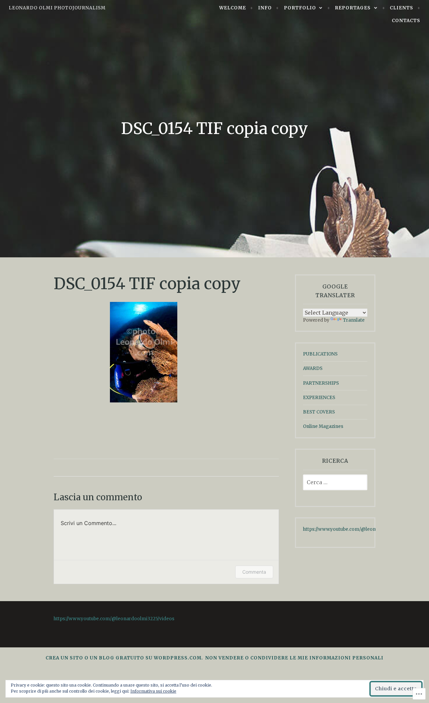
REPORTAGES (353, 8)
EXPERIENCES (319, 397)
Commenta (254, 572)
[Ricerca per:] (335, 483)
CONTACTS (406, 20)
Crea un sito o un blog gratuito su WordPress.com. (124, 658)
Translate (354, 320)
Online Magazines (323, 426)
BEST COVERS (319, 412)
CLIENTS (401, 8)
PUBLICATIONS (320, 354)
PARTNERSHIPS (321, 383)
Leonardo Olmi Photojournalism (57, 8)
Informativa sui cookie (153, 691)
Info (265, 8)
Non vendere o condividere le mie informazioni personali (294, 658)
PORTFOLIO (300, 8)
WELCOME (232, 8)
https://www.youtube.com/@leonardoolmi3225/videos (363, 529)
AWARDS (312, 368)
